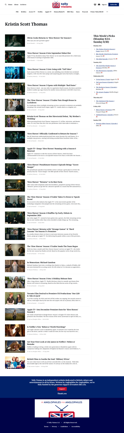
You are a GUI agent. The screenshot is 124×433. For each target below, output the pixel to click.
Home (10, 4)
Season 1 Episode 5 (105, 115)
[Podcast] (95, 4)
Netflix (40, 12)
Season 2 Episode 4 (106, 87)
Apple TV (48, 12)
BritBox (23, 12)
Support (62, 389)
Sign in (104, 4)
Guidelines (64, 426)
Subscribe (113, 4)
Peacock (85, 12)
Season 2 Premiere (104, 110)
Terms (46, 426)
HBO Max (70, 12)
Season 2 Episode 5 (104, 71)
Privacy (54, 426)
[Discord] (99, 4)
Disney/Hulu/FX (59, 12)
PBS (17, 12)
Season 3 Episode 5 (107, 123)
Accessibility (75, 426)
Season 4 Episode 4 (105, 82)
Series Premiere (107, 54)
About (16, 4)
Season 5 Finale (103, 79)
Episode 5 (102, 59)
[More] (107, 11)
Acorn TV (32, 12)
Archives (23, 4)
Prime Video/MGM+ (97, 12)
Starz (78, 12)
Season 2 (105, 101)
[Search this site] (6, 4)
